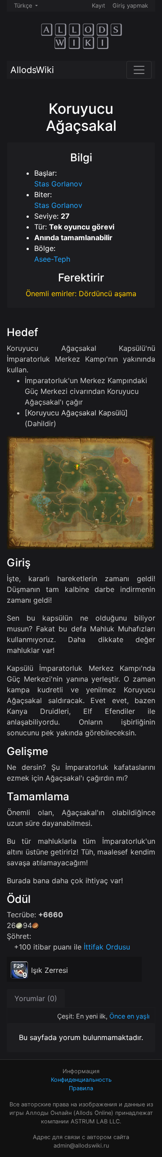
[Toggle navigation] (139, 70)
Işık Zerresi (49, 970)
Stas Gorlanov (58, 183)
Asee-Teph (52, 259)
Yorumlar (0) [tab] (35, 998)
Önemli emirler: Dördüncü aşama (81, 293)
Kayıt (98, 5)
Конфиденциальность (81, 1079)
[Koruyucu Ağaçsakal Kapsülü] (76, 412)
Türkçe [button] (24, 5)
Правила (81, 1088)
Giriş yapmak (130, 5)
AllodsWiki (32, 70)
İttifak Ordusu (107, 946)
